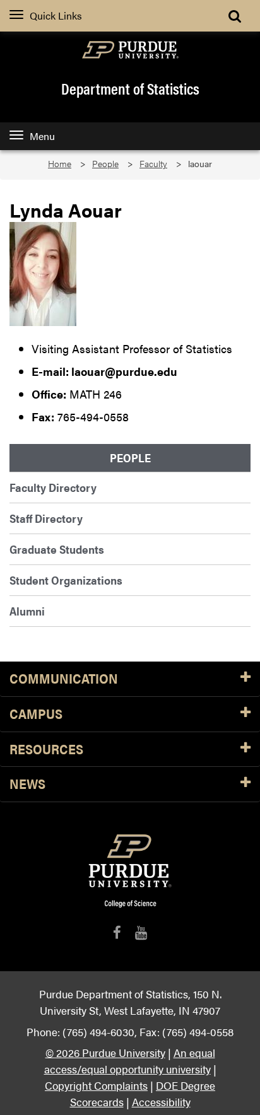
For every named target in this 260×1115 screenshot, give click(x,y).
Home (59, 164)
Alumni (27, 611)
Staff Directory (46, 518)
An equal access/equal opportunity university (129, 1060)
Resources (46, 749)
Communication (63, 679)
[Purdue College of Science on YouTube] (141, 932)
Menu (42, 136)
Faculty (153, 164)
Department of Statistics (130, 88)
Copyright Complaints (96, 1085)
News (27, 784)
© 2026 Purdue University (105, 1052)
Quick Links (56, 15)
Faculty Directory (53, 487)
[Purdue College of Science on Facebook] (117, 932)
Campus (35, 714)
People (105, 164)
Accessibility (161, 1101)
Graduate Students (56, 549)
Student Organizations (65, 580)
